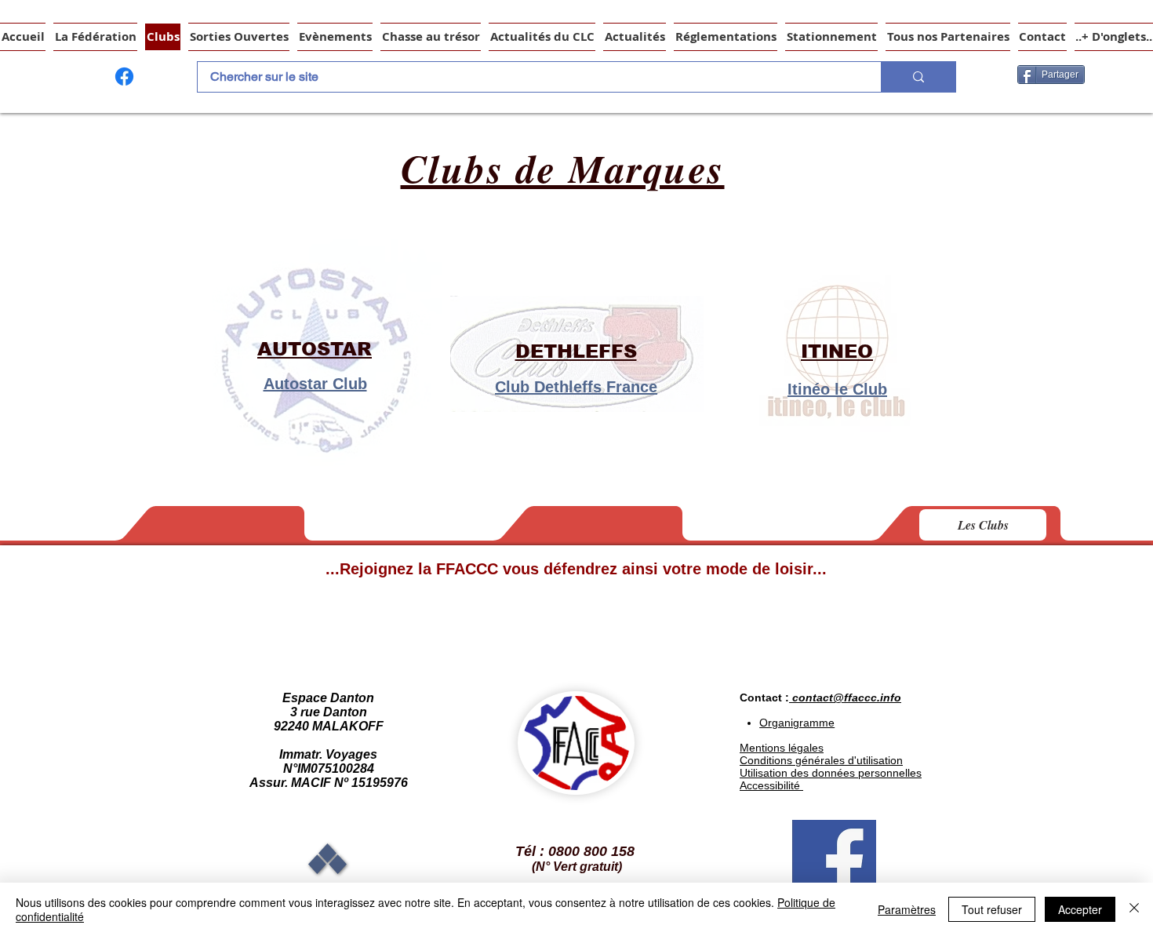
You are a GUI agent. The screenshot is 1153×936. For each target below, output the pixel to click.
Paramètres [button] (907, 909)
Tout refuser (992, 909)
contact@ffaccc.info (846, 697)
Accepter (1080, 909)
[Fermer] (1134, 909)
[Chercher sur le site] (918, 77)
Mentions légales (782, 747)
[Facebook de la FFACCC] (124, 76)
